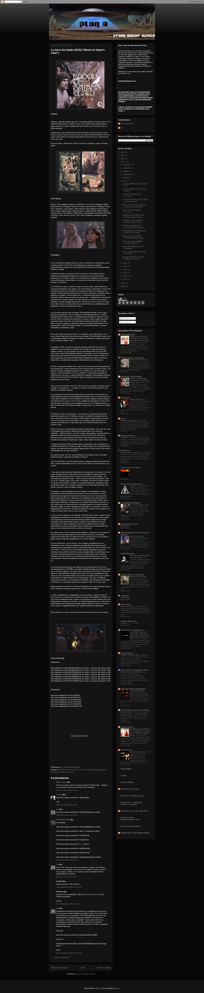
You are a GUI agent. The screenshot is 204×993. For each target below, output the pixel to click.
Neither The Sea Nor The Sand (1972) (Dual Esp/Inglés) (134, 206)
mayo (125, 266)
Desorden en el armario (130, 789)
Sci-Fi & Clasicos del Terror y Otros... (135, 710)
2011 (123, 159)
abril (124, 269)
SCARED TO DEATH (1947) (130, 655)
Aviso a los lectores (137, 505)
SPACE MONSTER (128, 335)
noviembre (127, 168)
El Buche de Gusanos (129, 524)
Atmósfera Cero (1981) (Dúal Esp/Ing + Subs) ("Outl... (133, 216)
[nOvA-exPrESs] (127, 782)
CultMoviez (125, 450)
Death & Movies (127, 653)
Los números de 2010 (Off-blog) (132, 672)
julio (124, 181)
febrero (126, 276)
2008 (123, 286)
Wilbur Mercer (61, 782)
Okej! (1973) (125, 526)
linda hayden (96, 770)
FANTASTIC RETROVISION (131, 377)
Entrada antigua (104, 968)
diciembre (127, 165)
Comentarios (126, 322)
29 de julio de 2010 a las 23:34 (66, 860)
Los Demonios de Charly (130, 467)
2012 (123, 155)
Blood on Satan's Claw (70, 770)
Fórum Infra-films (136, 752)
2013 (123, 152)
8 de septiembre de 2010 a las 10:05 (68, 953)
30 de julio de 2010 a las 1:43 (66, 877)
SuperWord (125, 437)
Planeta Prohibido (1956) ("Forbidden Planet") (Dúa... (133, 237)
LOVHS (123, 776)
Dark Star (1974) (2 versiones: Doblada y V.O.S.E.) (133, 258)
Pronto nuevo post (127, 606)
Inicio (83, 968)
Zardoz (123, 419)
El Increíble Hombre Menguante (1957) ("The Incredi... (134, 232)
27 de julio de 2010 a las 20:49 (66, 790)
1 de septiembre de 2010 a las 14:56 (68, 887)
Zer (57, 809)
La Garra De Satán (85, 770)
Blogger (117, 988)
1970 (60, 770)
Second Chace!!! (127, 712)
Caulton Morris (126, 597)
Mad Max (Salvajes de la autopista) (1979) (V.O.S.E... (133, 226)
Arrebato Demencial (128, 621)
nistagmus (125, 596)
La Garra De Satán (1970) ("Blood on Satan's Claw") (135, 200)
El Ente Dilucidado (63, 820)
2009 (123, 283)
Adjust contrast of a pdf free (130, 452)
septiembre (127, 174)
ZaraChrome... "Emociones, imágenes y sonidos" (132, 803)
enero (125, 279)
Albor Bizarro (126, 604)
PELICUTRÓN (126, 769)
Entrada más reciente (60, 968)
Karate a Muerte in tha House (132, 575)
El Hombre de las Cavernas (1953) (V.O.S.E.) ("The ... (132, 221)
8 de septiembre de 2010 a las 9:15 (68, 904)
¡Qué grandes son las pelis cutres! (135, 670)
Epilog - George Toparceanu (130, 420)
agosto (125, 178)
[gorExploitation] (127, 553)
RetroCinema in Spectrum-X (132, 484)
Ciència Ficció (126, 750)
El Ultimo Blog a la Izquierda (132, 358)
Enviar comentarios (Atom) (86, 974)
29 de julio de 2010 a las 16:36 (66, 815)
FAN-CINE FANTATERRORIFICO (133, 689)
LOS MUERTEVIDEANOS (130, 503)
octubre (126, 171)
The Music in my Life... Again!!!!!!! (134, 811)
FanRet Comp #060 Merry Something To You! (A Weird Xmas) (139, 381)
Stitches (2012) (135, 399)
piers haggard (61, 772)
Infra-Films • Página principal (132, 796)
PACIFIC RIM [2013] (137, 536)
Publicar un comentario (62, 957)
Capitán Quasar (127, 727)
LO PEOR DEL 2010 (137, 691)
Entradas (124, 318)
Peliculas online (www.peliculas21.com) (130, 818)
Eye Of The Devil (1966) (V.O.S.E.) (131, 211)
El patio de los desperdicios (132, 630)
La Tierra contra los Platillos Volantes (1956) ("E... (132, 242)
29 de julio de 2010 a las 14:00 (66, 805)
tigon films (70, 772)
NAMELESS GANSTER (138, 576)
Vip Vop (59, 794)
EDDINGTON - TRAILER (138, 360)
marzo (125, 273)
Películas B (125, 398)
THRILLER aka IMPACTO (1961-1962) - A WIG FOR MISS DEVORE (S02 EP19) (139, 339)
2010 (123, 162)
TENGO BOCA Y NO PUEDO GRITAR (135, 833)
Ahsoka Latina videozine (131, 826)
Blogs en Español (128, 436)
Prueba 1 (133, 486)
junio (125, 263)
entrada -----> (125, 623)
